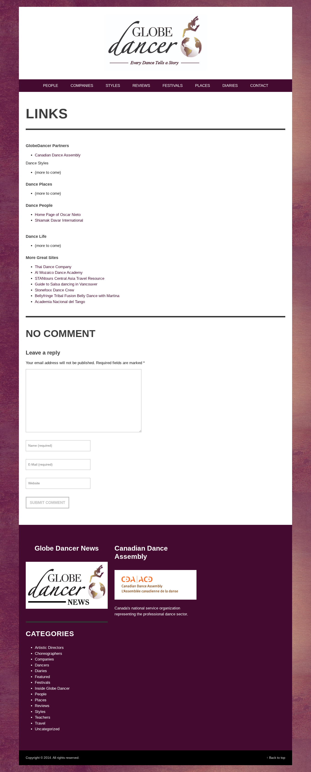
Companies (44, 659)
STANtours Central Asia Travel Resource (69, 278)
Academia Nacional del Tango (60, 302)
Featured (42, 677)
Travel (40, 723)
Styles (40, 712)
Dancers (42, 665)
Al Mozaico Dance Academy (59, 272)
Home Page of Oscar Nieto (58, 214)
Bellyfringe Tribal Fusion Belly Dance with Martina (77, 296)
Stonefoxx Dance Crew (54, 290)
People (40, 694)
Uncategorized (47, 729)
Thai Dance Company (53, 267)
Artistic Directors (49, 647)
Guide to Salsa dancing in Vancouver (66, 284)
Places (40, 700)
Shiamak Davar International (59, 220)
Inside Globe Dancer (52, 688)
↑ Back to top (276, 757)
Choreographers (48, 653)
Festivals (42, 682)
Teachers (42, 717)
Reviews (42, 706)
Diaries (41, 671)
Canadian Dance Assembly (58, 155)
